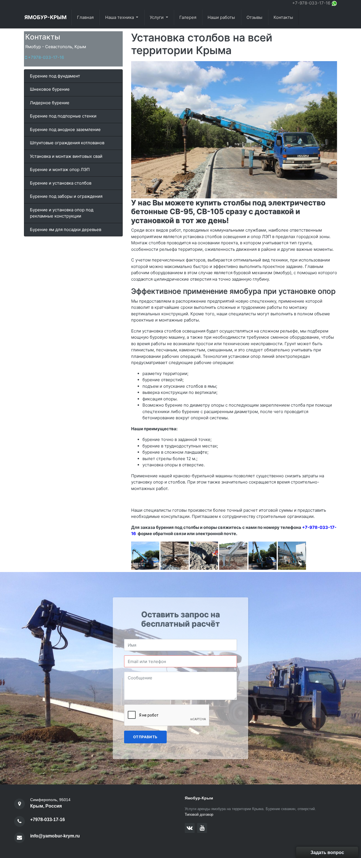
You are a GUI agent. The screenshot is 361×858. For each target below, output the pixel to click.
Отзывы (254, 17)
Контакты (283, 17)
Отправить (145, 737)
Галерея (187, 17)
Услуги (157, 17)
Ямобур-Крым (45, 17)
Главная (85, 17)
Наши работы (221, 17)
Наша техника (120, 17)
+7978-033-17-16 (45, 57)
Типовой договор (199, 814)
